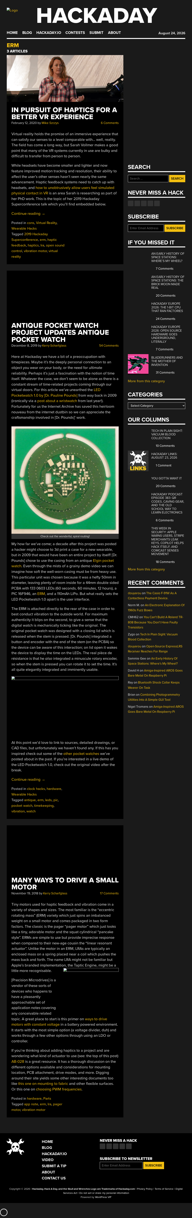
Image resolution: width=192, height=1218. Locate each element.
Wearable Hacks (24, 228)
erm (43, 240)
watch (31, 811)
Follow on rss (150, 203)
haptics (33, 245)
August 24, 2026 (171, 33)
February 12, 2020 (24, 123)
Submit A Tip (54, 1166)
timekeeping (44, 806)
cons (30, 223)
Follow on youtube (144, 203)
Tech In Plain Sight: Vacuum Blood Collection (167, 434)
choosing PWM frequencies (59, 1089)
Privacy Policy (145, 1188)
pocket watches (86, 753)
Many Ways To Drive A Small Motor (65, 883)
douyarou (134, 593)
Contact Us (54, 1178)
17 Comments (109, 893)
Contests (75, 33)
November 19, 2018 (24, 893)
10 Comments (165, 446)
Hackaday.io (48, 33)
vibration (18, 811)
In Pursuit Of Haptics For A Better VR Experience (64, 113)
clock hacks (36, 789)
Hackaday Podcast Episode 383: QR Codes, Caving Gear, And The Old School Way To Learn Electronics (167, 503)
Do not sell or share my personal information (104, 1193)
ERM (41, 593)
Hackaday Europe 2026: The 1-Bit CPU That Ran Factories (167, 307)
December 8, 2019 (24, 346)
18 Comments (165, 562)
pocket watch (21, 806)
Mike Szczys (50, 123)
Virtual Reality (46, 223)
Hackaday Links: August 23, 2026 (164, 456)
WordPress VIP (103, 1197)
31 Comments (165, 373)
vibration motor (35, 251)
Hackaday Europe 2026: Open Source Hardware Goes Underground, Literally (166, 334)
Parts (47, 1098)
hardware (54, 789)
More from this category (146, 381)
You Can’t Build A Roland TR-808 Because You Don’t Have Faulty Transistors (155, 622)
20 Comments (165, 296)
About (114, 33)
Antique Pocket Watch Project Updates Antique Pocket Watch (60, 332)
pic (55, 800)
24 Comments (165, 319)
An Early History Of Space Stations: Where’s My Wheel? (167, 257)
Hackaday (96, 15)
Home (12, 33)
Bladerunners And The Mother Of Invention (167, 361)
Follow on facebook (131, 203)
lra (42, 245)
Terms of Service (164, 1188)
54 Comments (108, 346)
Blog (27, 33)
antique (30, 800)
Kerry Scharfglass (54, 346)
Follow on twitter (137, 203)
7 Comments (164, 269)
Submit (96, 33)
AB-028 (17, 1061)
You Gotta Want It (166, 478)
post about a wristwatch (57, 401)
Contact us (157, 203)
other (67, 753)
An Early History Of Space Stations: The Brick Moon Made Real (167, 282)
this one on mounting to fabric (43, 1083)
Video (48, 1160)
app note (31, 1104)
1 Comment (163, 465)
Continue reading (28, 213)
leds (48, 800)
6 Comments (109, 123)
